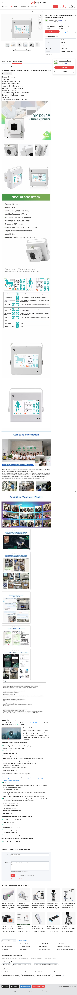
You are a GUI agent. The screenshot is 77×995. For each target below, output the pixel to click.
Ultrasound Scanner (43, 777)
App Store (5, 986)
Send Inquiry (52, 31)
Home (3, 11)
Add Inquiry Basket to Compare (22, 50)
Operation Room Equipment (10, 778)
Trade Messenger (25, 986)
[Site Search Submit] (55, 6)
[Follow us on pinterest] (72, 986)
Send (13, 875)
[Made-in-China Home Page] (38, 2)
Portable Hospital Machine (43, 975)
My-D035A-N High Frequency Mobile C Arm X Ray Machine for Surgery (38, 905)
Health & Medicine (10, 11)
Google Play (14, 986)
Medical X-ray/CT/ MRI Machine (30, 777)
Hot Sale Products (6, 943)
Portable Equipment (7, 972)
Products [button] (15, 6)
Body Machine (28, 972)
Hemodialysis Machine (7, 946)
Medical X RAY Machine (43, 943)
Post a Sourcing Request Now (18, 878)
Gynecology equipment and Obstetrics (66, 949)
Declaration (54, 991)
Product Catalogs (22, 940)
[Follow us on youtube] (70, 986)
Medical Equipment (20, 11)
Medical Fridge (5, 949)
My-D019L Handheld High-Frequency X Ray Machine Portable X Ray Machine (8, 928)
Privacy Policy (61, 991)
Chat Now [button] (69, 32)
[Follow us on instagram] (68, 986)
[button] (2, 2)
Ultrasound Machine (24, 943)
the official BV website (36, 722)
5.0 (61, 63)
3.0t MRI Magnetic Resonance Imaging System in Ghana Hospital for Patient (23, 905)
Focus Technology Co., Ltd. (28, 991)
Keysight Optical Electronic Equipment (22, 964)
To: (9, 858)
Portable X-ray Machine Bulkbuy (10, 979)
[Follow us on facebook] (64, 986)
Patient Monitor (15, 780)
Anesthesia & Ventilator (62, 943)
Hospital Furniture (42, 778)
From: (8, 854)
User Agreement (46, 991)
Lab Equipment (7, 780)
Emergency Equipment (43, 949)
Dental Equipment (22, 778)
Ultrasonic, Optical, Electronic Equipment (35, 11)
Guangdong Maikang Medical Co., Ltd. (52, 20)
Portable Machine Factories (41, 972)
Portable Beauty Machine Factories (11, 975)
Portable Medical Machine (28, 975)
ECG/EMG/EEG (23, 949)
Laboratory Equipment (25, 946)
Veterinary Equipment (32, 778)
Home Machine (18, 972)
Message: (7, 862)
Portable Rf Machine (57, 975)
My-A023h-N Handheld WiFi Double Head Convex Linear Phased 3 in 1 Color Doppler (8, 905)
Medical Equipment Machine (57, 972)
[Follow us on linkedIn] (74, 986)
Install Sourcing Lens (39, 986)
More (3, 982)
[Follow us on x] (66, 986)
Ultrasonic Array (6, 964)
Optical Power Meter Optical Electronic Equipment (45, 964)
